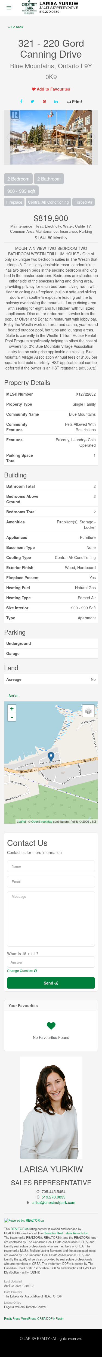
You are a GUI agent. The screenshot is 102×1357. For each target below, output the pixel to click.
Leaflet (21, 821)
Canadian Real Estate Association (66, 1233)
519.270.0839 (54, 1197)
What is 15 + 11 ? (23, 953)
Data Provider (13, 1291)
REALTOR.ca (20, 1228)
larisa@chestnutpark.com (53, 1202)
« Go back (15, 26)
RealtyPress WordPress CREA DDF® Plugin (33, 1318)
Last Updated (13, 1281)
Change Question (20, 970)
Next (93, 137)
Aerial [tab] (13, 695)
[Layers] (88, 711)
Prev (8, 137)
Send (49, 983)
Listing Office (12, 1302)
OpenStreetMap (41, 821)
